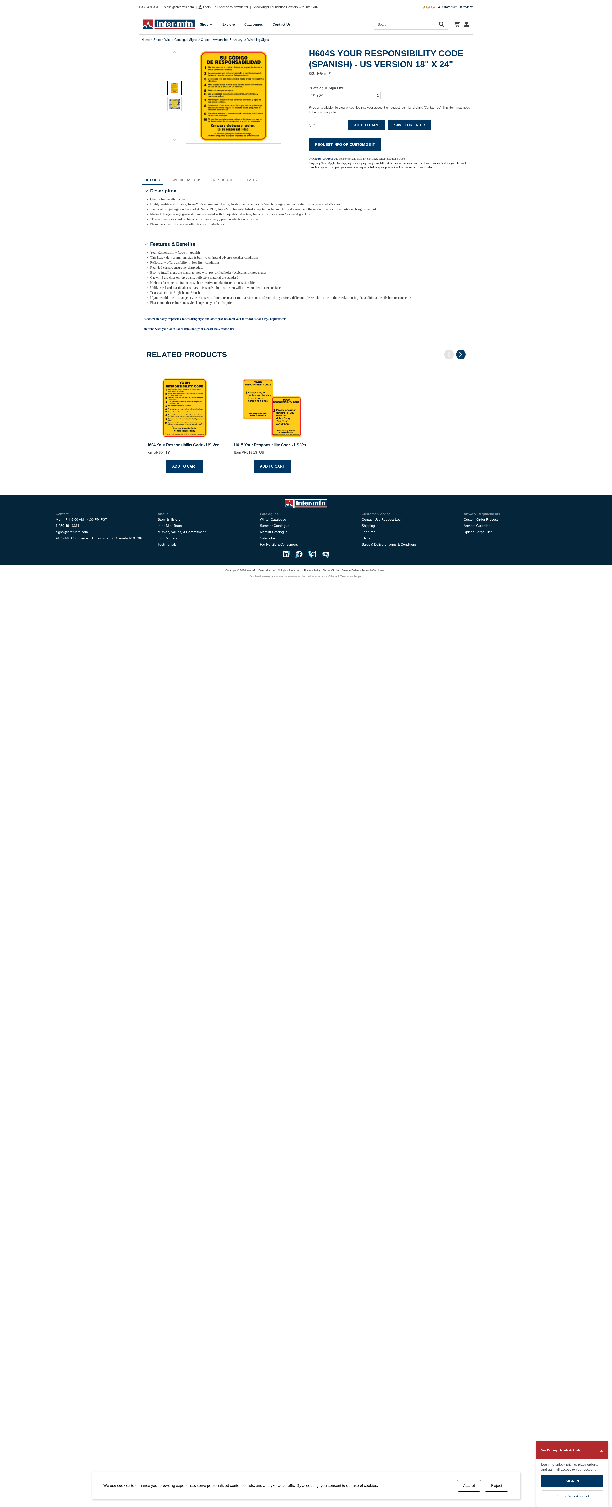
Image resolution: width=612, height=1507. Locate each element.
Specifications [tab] (186, 180)
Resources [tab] (224, 180)
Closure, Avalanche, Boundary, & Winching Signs (235, 40)
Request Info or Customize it (345, 144)
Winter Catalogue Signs (180, 40)
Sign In (572, 1481)
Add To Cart (366, 125)
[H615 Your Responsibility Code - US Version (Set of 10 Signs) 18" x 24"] (272, 404)
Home (146, 40)
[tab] (174, 88)
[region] (306, 421)
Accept (469, 1486)
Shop (157, 40)
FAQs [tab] (252, 180)
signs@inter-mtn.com (179, 7)
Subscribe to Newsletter (231, 7)
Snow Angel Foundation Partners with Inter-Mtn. (286, 7)
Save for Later (409, 125)
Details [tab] (152, 180)
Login (207, 7)
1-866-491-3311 (149, 7)
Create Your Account (573, 1496)
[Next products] (461, 354)
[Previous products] (449, 354)
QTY (312, 125)
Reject (496, 1486)
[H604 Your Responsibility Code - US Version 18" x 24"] (184, 404)
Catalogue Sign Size (326, 88)
